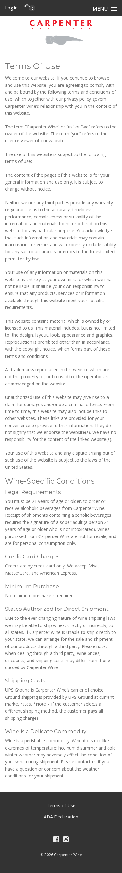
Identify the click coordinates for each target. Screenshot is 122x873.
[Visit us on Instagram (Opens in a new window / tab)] (66, 840)
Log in (11, 8)
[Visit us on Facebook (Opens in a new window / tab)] (56, 840)
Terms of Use (61, 805)
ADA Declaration (61, 816)
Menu (100, 8)
